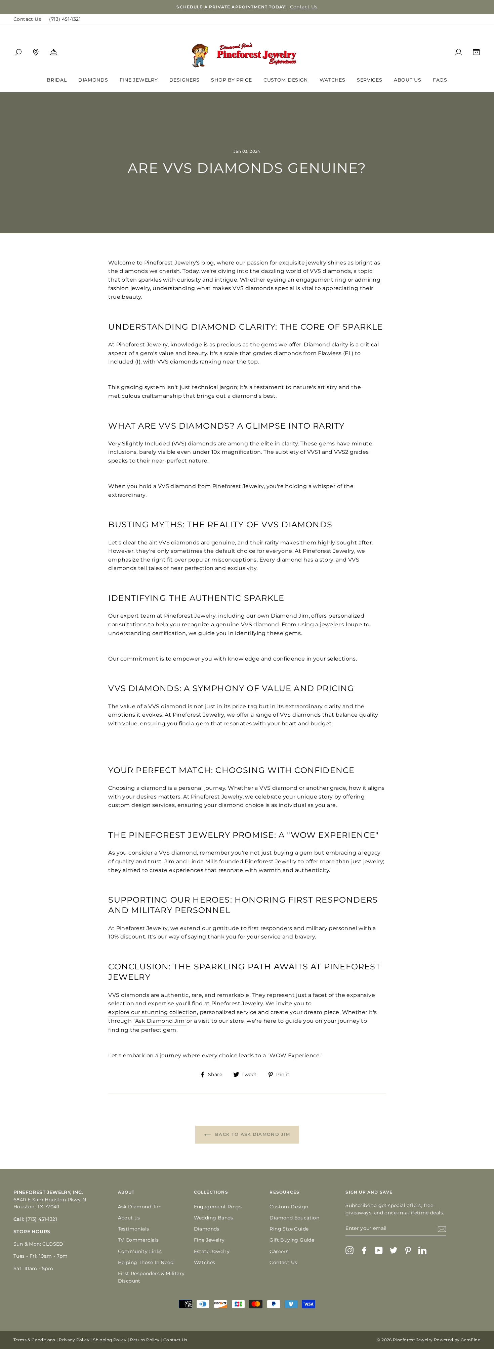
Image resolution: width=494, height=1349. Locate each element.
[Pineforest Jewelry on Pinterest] (408, 1250)
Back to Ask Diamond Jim (251, 1134)
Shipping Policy (109, 1339)
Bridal (57, 80)
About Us (407, 80)
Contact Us (27, 19)
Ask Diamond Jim (140, 1206)
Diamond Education (294, 1217)
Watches (332, 80)
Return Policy (144, 1339)
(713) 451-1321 (65, 19)
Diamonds (93, 80)
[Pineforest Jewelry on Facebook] (364, 1250)
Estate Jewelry (212, 1251)
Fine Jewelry (139, 80)
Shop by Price (231, 80)
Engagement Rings (218, 1206)
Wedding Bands (213, 1217)
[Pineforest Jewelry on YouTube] (379, 1250)
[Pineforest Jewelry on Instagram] (349, 1250)
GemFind (471, 1339)
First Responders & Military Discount (151, 1277)
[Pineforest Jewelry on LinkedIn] (422, 1250)
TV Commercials (138, 1240)
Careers (279, 1251)
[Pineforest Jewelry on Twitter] (393, 1250)
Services (369, 80)
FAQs (440, 80)
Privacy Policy (74, 1339)
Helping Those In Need (145, 1262)
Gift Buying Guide (292, 1240)
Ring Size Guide (289, 1229)
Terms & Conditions (34, 1339)
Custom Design (285, 80)
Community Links (140, 1251)
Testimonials (133, 1229)
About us (129, 1217)
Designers (184, 80)
